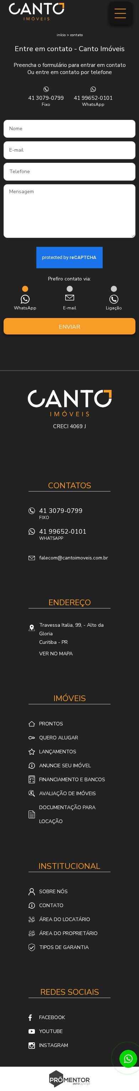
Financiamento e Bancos (72, 779)
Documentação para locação (67, 814)
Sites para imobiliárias (70, 1089)
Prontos (51, 723)
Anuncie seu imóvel (65, 765)
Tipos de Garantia (64, 947)
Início (61, 35)
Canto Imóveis (70, 403)
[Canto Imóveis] (36, 11)
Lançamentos (57, 751)
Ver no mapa (56, 653)
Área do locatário (64, 919)
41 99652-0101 (93, 100)
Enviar (69, 327)
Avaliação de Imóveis (67, 793)
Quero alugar (58, 737)
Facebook (52, 1017)
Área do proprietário (68, 933)
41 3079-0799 (46, 100)
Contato (76, 35)
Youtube (51, 1031)
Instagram (53, 1045)
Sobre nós (53, 891)
